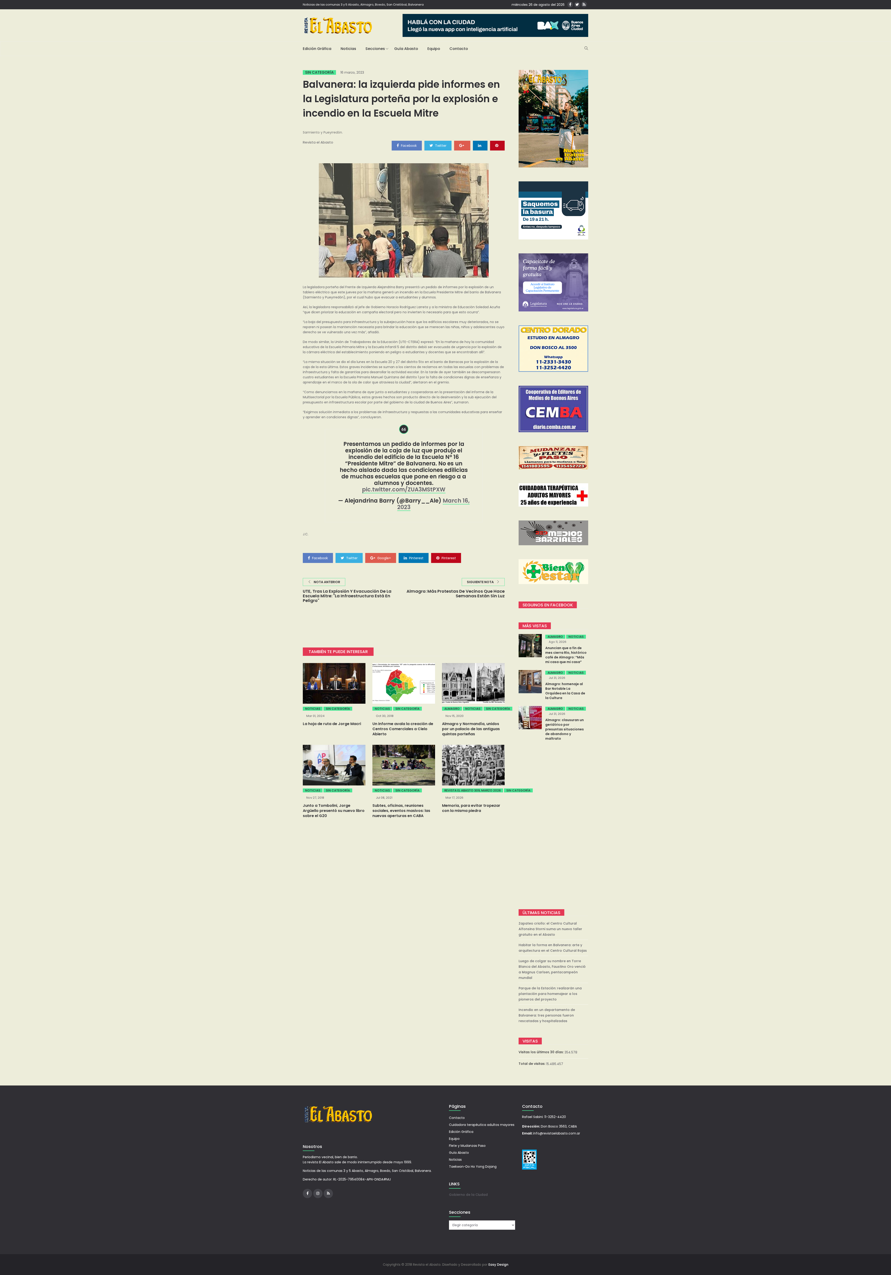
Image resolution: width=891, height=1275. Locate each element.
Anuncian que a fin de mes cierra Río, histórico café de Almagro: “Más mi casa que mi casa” (566, 655)
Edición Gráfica (317, 48)
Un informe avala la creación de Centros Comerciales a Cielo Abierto (402, 729)
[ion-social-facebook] (570, 4)
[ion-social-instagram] (318, 1193)
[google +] (462, 145)
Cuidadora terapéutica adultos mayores (481, 1124)
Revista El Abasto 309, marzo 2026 (472, 790)
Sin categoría (319, 72)
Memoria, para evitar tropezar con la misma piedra (471, 808)
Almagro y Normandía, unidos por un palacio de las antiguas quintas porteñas (471, 729)
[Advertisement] (553, 825)
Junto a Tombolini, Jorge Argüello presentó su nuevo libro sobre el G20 (334, 810)
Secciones (375, 48)
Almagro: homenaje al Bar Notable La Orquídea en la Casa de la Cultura (565, 691)
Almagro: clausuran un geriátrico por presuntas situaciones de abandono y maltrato (564, 729)
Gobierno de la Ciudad (468, 1194)
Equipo (433, 48)
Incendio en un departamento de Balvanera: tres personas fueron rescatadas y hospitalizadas (547, 1015)
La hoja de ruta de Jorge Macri (332, 723)
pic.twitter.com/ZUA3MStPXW (404, 489)
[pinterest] (497, 145)
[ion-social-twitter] (577, 4)
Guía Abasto (406, 48)
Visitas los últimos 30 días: (542, 1052)
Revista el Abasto (318, 142)
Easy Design (498, 1264)
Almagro (452, 709)
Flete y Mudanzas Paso (467, 1145)
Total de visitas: (532, 1063)
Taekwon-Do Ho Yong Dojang (473, 1166)
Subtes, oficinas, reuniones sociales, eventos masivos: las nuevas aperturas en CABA (401, 810)
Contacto (458, 48)
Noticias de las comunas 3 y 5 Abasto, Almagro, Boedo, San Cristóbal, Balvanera (363, 4)
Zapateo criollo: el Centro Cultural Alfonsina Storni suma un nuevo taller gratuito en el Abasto (550, 929)
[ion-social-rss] (584, 4)
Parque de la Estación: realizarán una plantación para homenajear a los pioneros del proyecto (550, 994)
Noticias (348, 48)
